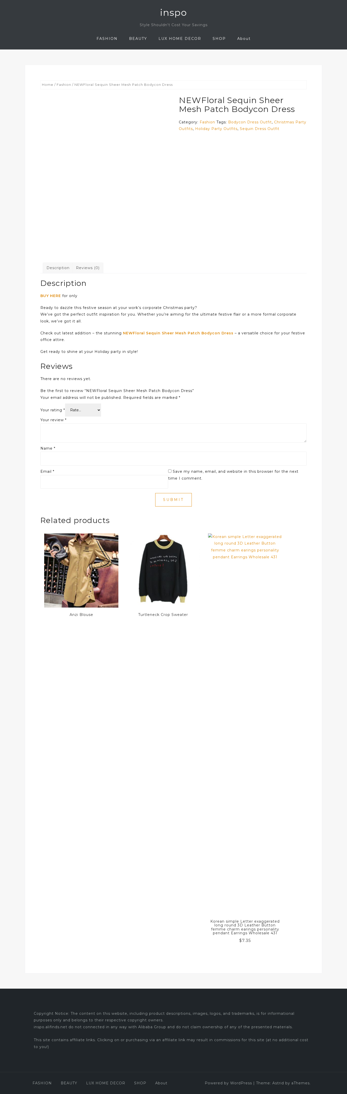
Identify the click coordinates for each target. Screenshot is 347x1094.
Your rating (52, 410)
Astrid (278, 1083)
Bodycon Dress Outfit (250, 122)
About (244, 38)
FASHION (107, 38)
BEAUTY (138, 38)
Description (58, 268)
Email (47, 471)
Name (47, 448)
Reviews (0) (88, 268)
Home (47, 85)
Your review (53, 420)
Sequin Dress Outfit (259, 128)
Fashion (64, 85)
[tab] (58, 268)
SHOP (219, 38)
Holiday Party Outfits (216, 128)
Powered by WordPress (228, 1083)
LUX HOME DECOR (180, 38)
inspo (173, 12)
